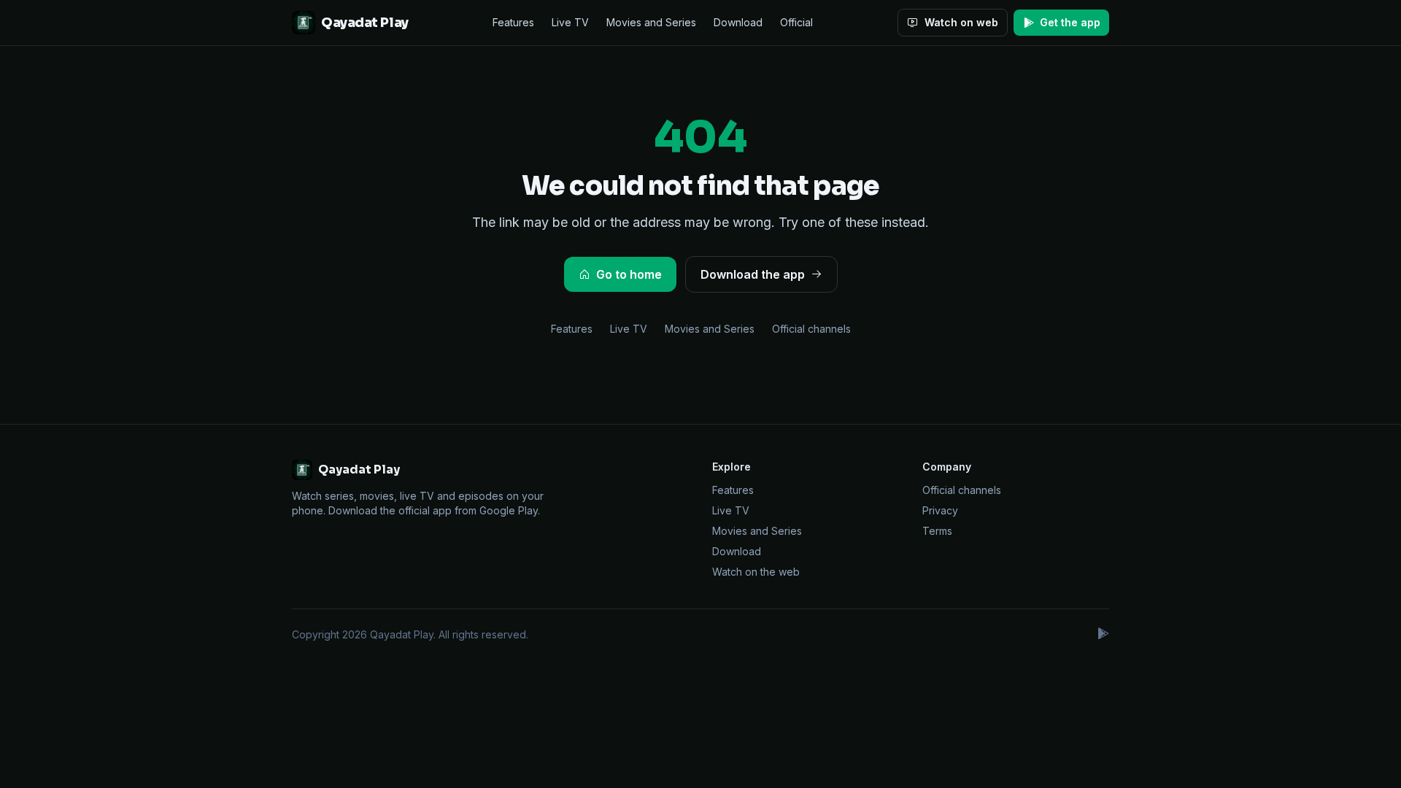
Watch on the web (756, 571)
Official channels (811, 328)
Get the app (1070, 22)
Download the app (752, 274)
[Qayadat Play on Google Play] (1102, 635)
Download (738, 22)
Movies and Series (651, 22)
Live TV (570, 22)
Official (796, 22)
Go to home (629, 274)
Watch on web (961, 22)
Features (513, 22)
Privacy (940, 510)
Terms (937, 531)
